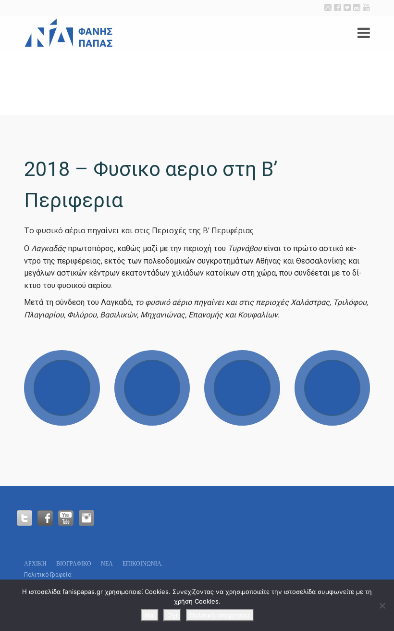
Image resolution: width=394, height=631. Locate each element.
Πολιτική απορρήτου (220, 615)
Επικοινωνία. (143, 563)
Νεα (107, 563)
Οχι (172, 615)
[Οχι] (382, 605)
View (62, 388)
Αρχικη (35, 563)
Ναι (150, 615)
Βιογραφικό (73, 563)
